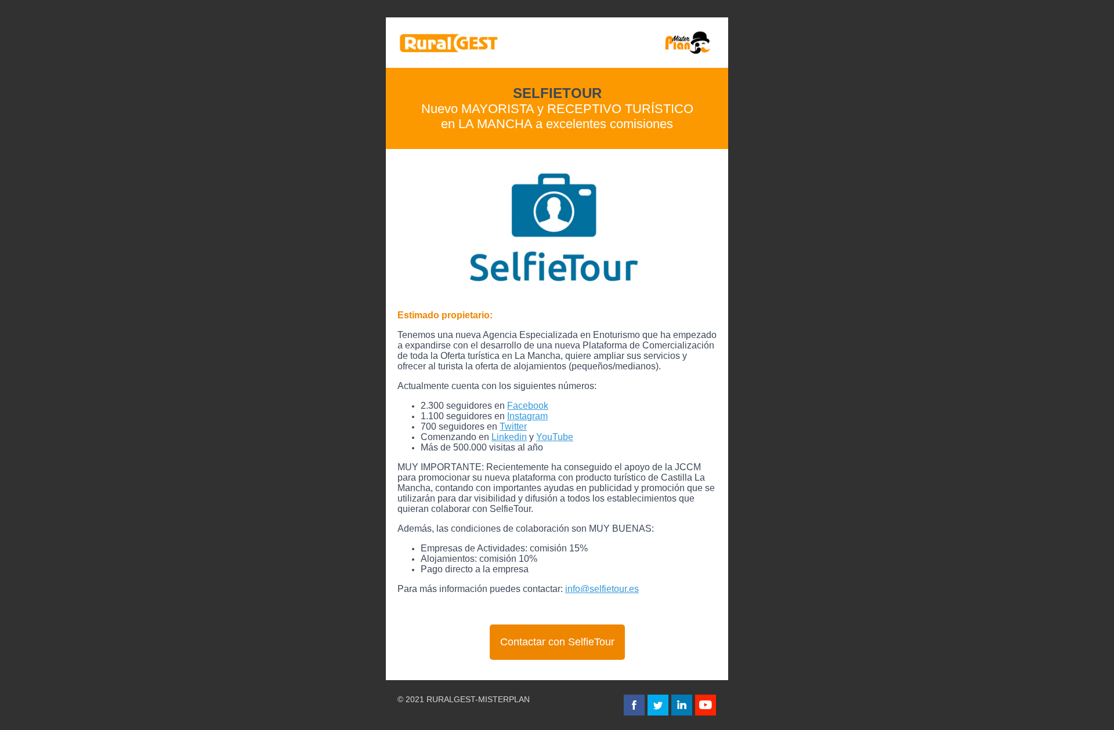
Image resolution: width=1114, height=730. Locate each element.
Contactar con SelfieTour (557, 642)
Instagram (527, 416)
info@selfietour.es (602, 589)
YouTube (554, 437)
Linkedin (509, 437)
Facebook (527, 406)
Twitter (513, 426)
